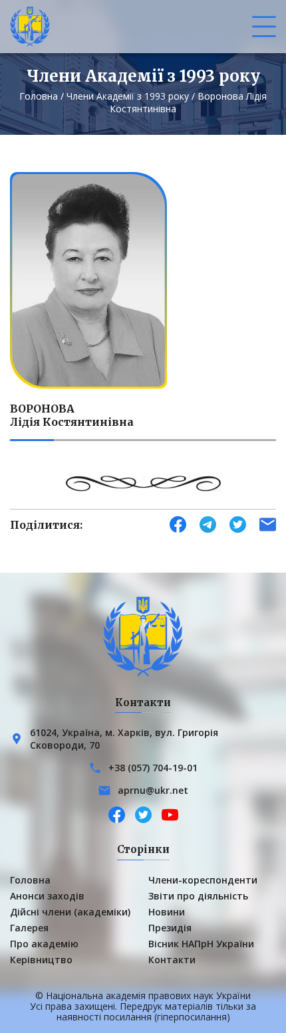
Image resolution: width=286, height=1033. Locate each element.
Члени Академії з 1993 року (128, 96)
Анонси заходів (47, 896)
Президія (170, 927)
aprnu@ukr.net (153, 790)
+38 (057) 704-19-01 (153, 767)
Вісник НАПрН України (201, 943)
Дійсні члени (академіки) (70, 911)
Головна (38, 96)
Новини (166, 911)
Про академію (44, 943)
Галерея (29, 927)
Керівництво (41, 959)
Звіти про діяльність (198, 896)
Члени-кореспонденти (202, 880)
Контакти (172, 959)
